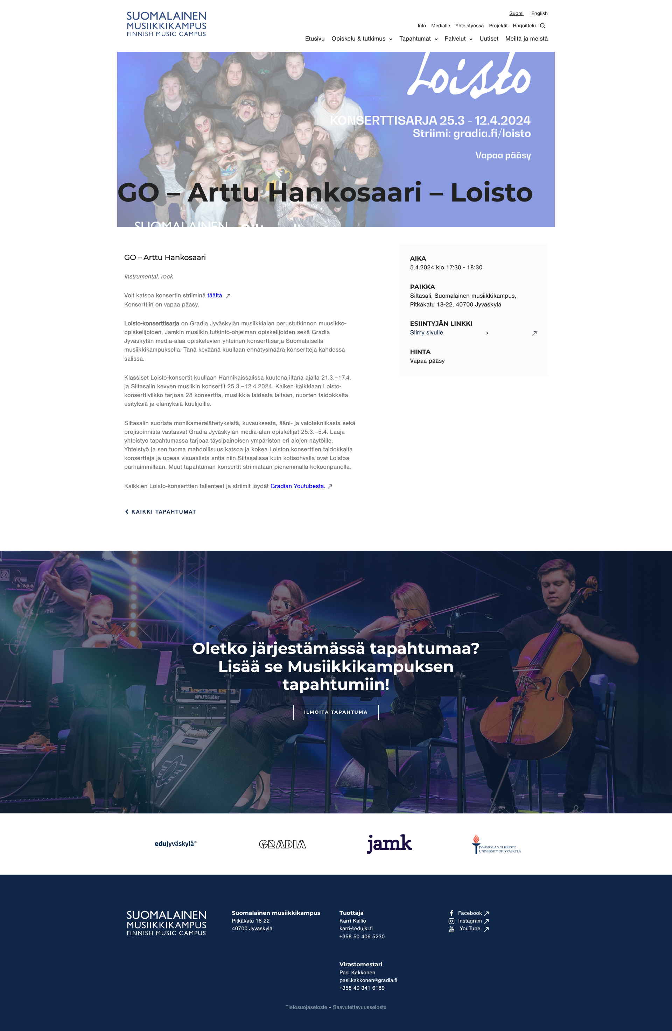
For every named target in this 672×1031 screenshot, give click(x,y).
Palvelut (455, 39)
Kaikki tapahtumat (162, 512)
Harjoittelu (524, 25)
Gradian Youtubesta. (298, 486)
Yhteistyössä (469, 25)
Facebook (470, 913)
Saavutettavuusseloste (359, 1007)
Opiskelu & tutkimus (359, 39)
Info (422, 25)
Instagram (470, 921)
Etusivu (315, 39)
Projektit (498, 25)
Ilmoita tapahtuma (336, 712)
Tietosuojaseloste (306, 1007)
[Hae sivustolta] (544, 25)
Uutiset (488, 39)
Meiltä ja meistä (526, 39)
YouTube (470, 929)
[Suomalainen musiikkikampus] (166, 40)
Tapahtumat (414, 39)
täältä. (216, 295)
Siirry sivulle (426, 333)
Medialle (440, 25)
